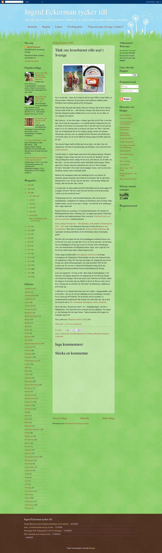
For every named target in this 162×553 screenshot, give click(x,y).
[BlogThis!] (74, 330)
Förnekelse (28, 357)
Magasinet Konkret (75, 319)
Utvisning (28, 487)
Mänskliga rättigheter (101, 333)
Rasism (27, 443)
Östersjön (28, 508)
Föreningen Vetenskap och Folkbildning (127, 146)
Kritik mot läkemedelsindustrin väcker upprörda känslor (36, 158)
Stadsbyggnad (29, 460)
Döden (27, 333)
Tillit (26, 474)
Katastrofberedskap (31, 384)
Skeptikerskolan (125, 151)
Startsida (32, 26)
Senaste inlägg (60, 418)
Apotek (27, 302)
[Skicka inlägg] (67, 330)
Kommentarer (128, 91)
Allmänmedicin (30, 295)
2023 (29, 226)
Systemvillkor (30, 467)
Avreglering (29, 309)
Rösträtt (27, 446)
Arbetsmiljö (29, 305)
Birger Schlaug (125, 161)
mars (31, 211)
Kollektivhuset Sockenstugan (125, 128)
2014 (29, 261)
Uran (26, 481)
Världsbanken (29, 501)
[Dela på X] (76, 330)
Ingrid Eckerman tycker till (66, 12)
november (33, 196)
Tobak (27, 477)
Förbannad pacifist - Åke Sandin (128, 174)
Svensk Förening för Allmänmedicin (127, 123)
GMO (27, 367)
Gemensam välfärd (126, 138)
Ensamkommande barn (78, 333)
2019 (29, 242)
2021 (29, 234)
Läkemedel (28, 409)
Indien (27, 374)
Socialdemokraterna (32, 456)
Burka (27, 326)
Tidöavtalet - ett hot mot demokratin (68, 324)
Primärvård (29, 436)
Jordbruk (28, 378)
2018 (29, 246)
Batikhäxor (28, 312)
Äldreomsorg (29, 505)
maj (31, 203)
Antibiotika (29, 299)
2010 (29, 276)
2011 (29, 273)
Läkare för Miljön (126, 118)
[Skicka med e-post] (71, 330)
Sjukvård (28, 453)
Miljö (27, 419)
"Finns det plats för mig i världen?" (106, 26)
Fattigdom (28, 347)
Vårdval (27, 494)
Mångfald (28, 426)
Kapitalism (28, 381)
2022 (29, 230)
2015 (29, 257)
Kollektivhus (29, 395)
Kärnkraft (28, 405)
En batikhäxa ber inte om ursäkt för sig (41, 120)
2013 (29, 265)
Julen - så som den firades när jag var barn (38, 527)
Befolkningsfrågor (31, 316)
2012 (29, 269)
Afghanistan (65, 333)
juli (31, 200)
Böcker (27, 330)
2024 (29, 192)
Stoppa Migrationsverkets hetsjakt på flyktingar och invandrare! (46, 524)
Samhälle (28, 450)
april (31, 207)
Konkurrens (29, 402)
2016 (29, 253)
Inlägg (125, 86)
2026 (29, 185)
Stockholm (28, 463)
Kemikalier (29, 388)
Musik (27, 422)
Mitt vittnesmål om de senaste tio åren (37, 534)
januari (32, 215)
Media (27, 415)
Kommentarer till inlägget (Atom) (77, 423)
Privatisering (29, 439)
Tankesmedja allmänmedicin (125, 134)
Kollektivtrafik (30, 398)
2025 (29, 189)
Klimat (27, 391)
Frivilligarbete (74, 26)
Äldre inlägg (108, 418)
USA (26, 484)
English (46, 26)
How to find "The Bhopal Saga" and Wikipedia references (41, 76)
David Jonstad (124, 164)
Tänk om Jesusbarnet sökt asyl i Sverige (38, 219)
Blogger (92, 548)
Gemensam (123, 157)
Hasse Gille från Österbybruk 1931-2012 (40, 99)
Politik (27, 432)
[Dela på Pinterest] (81, 330)
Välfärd (27, 498)
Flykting (90, 333)
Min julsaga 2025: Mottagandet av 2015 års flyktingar (43, 530)
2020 (29, 238)
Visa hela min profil (32, 61)
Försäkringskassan (31, 360)
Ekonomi (28, 336)
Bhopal (27, 319)
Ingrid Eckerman (33, 47)
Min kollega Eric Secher (128, 179)
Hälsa (27, 371)
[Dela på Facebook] (79, 330)
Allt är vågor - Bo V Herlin (127, 169)
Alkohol (28, 292)
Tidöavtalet (59, 336)
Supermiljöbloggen (126, 154)
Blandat (27, 323)
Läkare (58, 26)
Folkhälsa (28, 354)
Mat (26, 412)
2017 (29, 249)
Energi (27, 340)
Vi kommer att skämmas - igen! (36, 140)
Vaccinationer (29, 491)
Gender (27, 364)
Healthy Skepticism (126, 142)
